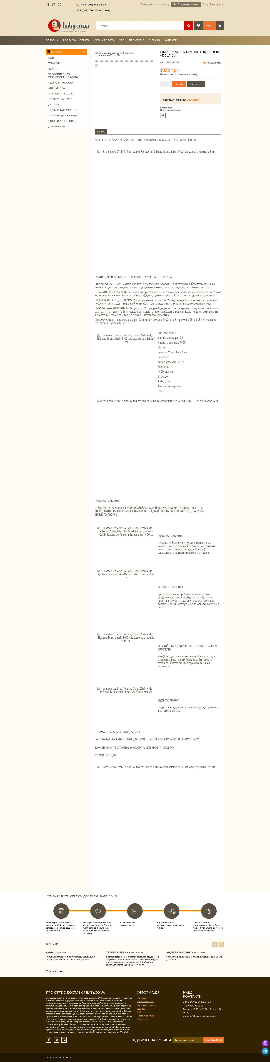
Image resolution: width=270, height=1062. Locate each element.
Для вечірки (56, 126)
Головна (52, 40)
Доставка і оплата (76, 40)
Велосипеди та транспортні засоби (63, 76)
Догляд (53, 104)
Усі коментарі (54, 971)
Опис (101, 131)
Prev (215, 944)
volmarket (193, 100)
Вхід (205, 4)
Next (221, 944)
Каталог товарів (145, 1001)
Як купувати (213, 62)
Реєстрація (216, 4)
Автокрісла (56, 88)
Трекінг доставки (146, 1016)
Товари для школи (62, 120)
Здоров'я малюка (61, 82)
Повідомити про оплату (154, 4)
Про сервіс (136, 40)
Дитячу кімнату (60, 99)
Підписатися (213, 1040)
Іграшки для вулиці (62, 115)
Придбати (196, 84)
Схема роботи (104, 40)
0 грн (209, 25)
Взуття (53, 68)
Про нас (141, 998)
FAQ (122, 40)
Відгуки (154, 40)
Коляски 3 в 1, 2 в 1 (61, 93)
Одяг (51, 57)
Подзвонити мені (187, 4)
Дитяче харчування (62, 110)
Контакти (171, 40)
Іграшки (54, 63)
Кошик (179, 84)
